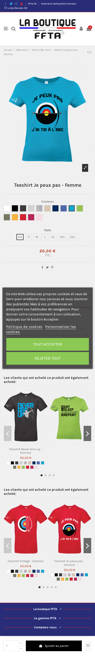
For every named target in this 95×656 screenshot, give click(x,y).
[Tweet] (47, 267)
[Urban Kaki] (14, 467)
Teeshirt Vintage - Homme (26, 561)
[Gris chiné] (25, 462)
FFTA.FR (32, 3)
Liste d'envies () (17, 8)
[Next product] (90, 52)
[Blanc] (8, 462)
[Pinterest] (52, 267)
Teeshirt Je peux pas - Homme (69, 562)
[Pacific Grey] (21, 462)
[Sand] (29, 462)
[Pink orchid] (36, 467)
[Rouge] (27, 467)
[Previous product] (88, 52)
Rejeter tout (48, 358)
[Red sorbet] (31, 467)
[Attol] (42, 462)
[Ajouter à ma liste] (88, 646)
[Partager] (42, 267)
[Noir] (12, 462)
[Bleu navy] (33, 462)
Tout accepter (47, 344)
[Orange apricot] (19, 467)
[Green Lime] (23, 467)
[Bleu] (38, 462)
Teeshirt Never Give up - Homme (25, 451)
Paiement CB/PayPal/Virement (58, 3)
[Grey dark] (16, 462)
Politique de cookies (24, 326)
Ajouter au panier (57, 646)
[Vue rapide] (29, 444)
